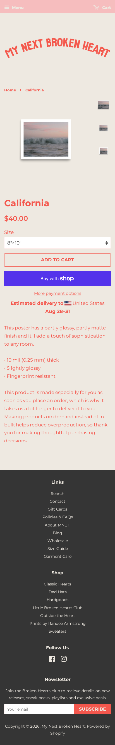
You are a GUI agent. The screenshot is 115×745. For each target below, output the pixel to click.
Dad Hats (58, 591)
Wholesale (57, 540)
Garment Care (57, 556)
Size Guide (57, 548)
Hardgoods (57, 599)
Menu (17, 7)
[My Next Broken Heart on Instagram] (64, 660)
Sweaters (57, 631)
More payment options (57, 293)
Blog (57, 532)
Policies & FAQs (57, 516)
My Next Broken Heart (63, 726)
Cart (106, 7)
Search (57, 493)
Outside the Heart (57, 615)
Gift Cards (57, 509)
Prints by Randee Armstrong (58, 623)
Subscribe (92, 709)
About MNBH (58, 525)
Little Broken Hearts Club (57, 607)
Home (10, 90)
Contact (57, 501)
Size (9, 232)
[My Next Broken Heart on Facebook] (52, 660)
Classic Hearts (57, 584)
